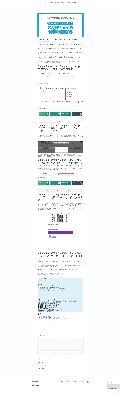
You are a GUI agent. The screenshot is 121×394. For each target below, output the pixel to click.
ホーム (46, 3)
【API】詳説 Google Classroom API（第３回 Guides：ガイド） (51, 318)
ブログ (69, 3)
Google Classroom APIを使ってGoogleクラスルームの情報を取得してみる (53, 56)
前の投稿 (38, 328)
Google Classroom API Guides (45, 316)
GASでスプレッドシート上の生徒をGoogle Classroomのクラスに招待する (53, 319)
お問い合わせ (63, 3)
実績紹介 (51, 3)
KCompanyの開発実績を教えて (112, 386)
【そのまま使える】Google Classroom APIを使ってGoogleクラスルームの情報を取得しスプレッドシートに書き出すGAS (61, 58)
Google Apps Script (46, 41)
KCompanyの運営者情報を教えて (112, 388)
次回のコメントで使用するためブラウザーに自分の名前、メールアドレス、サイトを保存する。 (56, 357)
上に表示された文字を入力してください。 (45, 363)
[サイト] (76, 354)
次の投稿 (82, 328)
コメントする (39, 41)
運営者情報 (57, 3)
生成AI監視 (74, 3)
